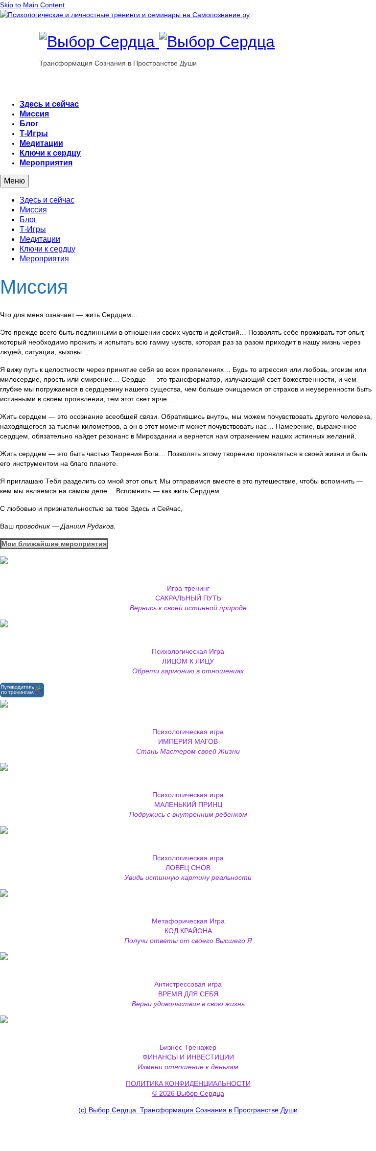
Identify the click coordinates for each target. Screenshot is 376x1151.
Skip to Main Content (32, 5)
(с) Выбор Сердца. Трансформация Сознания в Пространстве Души (188, 1110)
